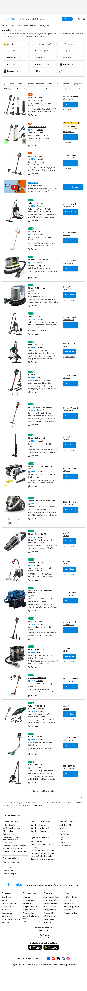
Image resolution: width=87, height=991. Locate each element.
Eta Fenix (31, 374)
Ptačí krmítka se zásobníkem (13, 849)
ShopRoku (68, 900)
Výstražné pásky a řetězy (11, 837)
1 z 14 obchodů (68, 132)
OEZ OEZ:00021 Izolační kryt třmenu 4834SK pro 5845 (43, 844)
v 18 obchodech (68, 681)
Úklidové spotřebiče (35, 26)
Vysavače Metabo (9, 868)
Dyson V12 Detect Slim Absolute (40, 407)
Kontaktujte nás (43, 930)
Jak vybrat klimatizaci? (39, 825)
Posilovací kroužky (9, 825)
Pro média (5, 910)
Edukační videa (49, 919)
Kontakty (5, 900)
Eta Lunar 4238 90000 (36, 736)
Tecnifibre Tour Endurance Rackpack (43, 859)
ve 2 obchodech (68, 207)
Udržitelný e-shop (70, 913)
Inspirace (67, 910)
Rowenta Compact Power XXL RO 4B (41, 501)
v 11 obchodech (68, 99)
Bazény (62, 831)
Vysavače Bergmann (10, 865)
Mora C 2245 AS (36, 841)
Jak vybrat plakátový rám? (40, 828)
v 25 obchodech (68, 378)
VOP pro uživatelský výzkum (32, 922)
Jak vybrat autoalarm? (38, 831)
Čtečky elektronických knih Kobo (14, 846)
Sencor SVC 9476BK (35, 97)
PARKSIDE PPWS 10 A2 (36, 562)
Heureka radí (27, 903)
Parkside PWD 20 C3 (35, 344)
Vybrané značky (9, 858)
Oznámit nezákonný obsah (11, 919)
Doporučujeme (65, 821)
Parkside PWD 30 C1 (35, 203)
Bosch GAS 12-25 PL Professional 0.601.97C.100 (40, 592)
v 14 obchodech (68, 740)
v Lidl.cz (66, 290)
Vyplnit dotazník (43, 938)
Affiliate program (49, 916)
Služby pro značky (50, 910)
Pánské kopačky (8, 834)
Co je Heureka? (7, 897)
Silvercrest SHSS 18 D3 (36, 438)
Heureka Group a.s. (33, 965)
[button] (12, 394)
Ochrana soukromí (29, 913)
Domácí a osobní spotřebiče (19, 26)
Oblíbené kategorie (11, 821)
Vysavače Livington (9, 874)
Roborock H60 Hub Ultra (37, 127)
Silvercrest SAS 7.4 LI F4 (37, 534)
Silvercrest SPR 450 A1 (36, 288)
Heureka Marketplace (51, 906)
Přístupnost (6, 922)
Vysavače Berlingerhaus (11, 862)
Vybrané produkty (39, 837)
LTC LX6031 (35, 847)
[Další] (84, 797)
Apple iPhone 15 (65, 825)
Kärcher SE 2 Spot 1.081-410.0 (39, 260)
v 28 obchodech (68, 595)
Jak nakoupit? (27, 897)
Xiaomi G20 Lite (34, 231)
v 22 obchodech (68, 504)
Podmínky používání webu (68, 965)
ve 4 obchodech (68, 320)
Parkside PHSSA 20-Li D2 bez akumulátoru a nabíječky (38, 707)
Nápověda (47, 922)
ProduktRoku (69, 903)
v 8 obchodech (68, 263)
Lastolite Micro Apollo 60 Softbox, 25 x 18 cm (43, 850)
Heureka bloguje (7, 913)
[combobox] (41, 19)
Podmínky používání (9, 903)
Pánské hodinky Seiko (10, 840)
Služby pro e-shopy (50, 903)
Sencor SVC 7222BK (35, 156)
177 (81, 797)
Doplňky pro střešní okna (11, 828)
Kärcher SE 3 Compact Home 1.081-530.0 (44, 475)
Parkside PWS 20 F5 (35, 316)
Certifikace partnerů (71, 906)
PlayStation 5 (64, 834)
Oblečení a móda (65, 846)
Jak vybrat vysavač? (35, 186)
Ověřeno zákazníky (71, 897)
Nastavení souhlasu (29, 910)
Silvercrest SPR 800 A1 (36, 649)
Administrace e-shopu (51, 897)
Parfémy (62, 828)
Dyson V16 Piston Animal (37, 678)
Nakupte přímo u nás (30, 906)
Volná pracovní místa (9, 906)
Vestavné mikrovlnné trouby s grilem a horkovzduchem (15, 852)
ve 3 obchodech (68, 158)
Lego (61, 837)
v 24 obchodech (68, 471)
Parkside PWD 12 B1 (35, 765)
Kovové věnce (8, 843)
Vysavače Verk (8, 871)
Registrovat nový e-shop (52, 900)
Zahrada (62, 840)
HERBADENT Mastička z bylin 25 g (43, 853)
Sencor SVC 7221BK (35, 621)
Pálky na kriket (8, 831)
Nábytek (62, 843)
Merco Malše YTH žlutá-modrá (41, 856)
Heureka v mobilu (29, 900)
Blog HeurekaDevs (8, 916)
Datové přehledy (49, 913)
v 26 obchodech (68, 235)
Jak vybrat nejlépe (39, 821)
